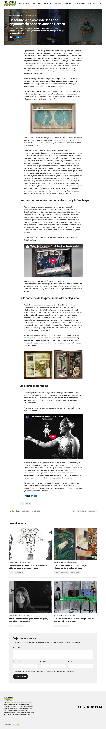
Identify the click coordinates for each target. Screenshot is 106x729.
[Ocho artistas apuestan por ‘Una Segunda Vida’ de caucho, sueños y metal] (30, 544)
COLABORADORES (58, 707)
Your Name (17, 662)
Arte (22, 504)
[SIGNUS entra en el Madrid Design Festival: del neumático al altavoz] (75, 597)
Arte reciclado (82, 511)
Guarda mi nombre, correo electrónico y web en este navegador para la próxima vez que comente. (44, 671)
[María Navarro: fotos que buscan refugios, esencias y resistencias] (30, 597)
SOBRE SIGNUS (47, 707)
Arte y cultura (92, 511)
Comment (16, 648)
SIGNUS (28, 504)
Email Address (45, 662)
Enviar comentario (20, 676)
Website (70, 662)
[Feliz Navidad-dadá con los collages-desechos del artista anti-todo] (75, 544)
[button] (100, 3)
